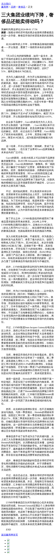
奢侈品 (21, 7)
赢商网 (4, 7)
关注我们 (6, 4)
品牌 (13, 7)
